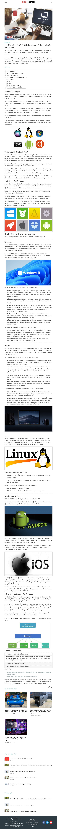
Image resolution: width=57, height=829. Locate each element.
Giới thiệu (32, 815)
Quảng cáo (36, 818)
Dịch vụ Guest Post (32, 820)
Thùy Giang (7, 54)
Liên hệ (33, 822)
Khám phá (7, 42)
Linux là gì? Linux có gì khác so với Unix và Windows (22, 676)
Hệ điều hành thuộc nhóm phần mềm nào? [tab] (17, 654)
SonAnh (12, 756)
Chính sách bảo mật (33, 816)
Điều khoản (29, 818)
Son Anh (7, 712)
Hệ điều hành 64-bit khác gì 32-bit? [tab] (15, 663)
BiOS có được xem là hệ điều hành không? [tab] (18, 666)
